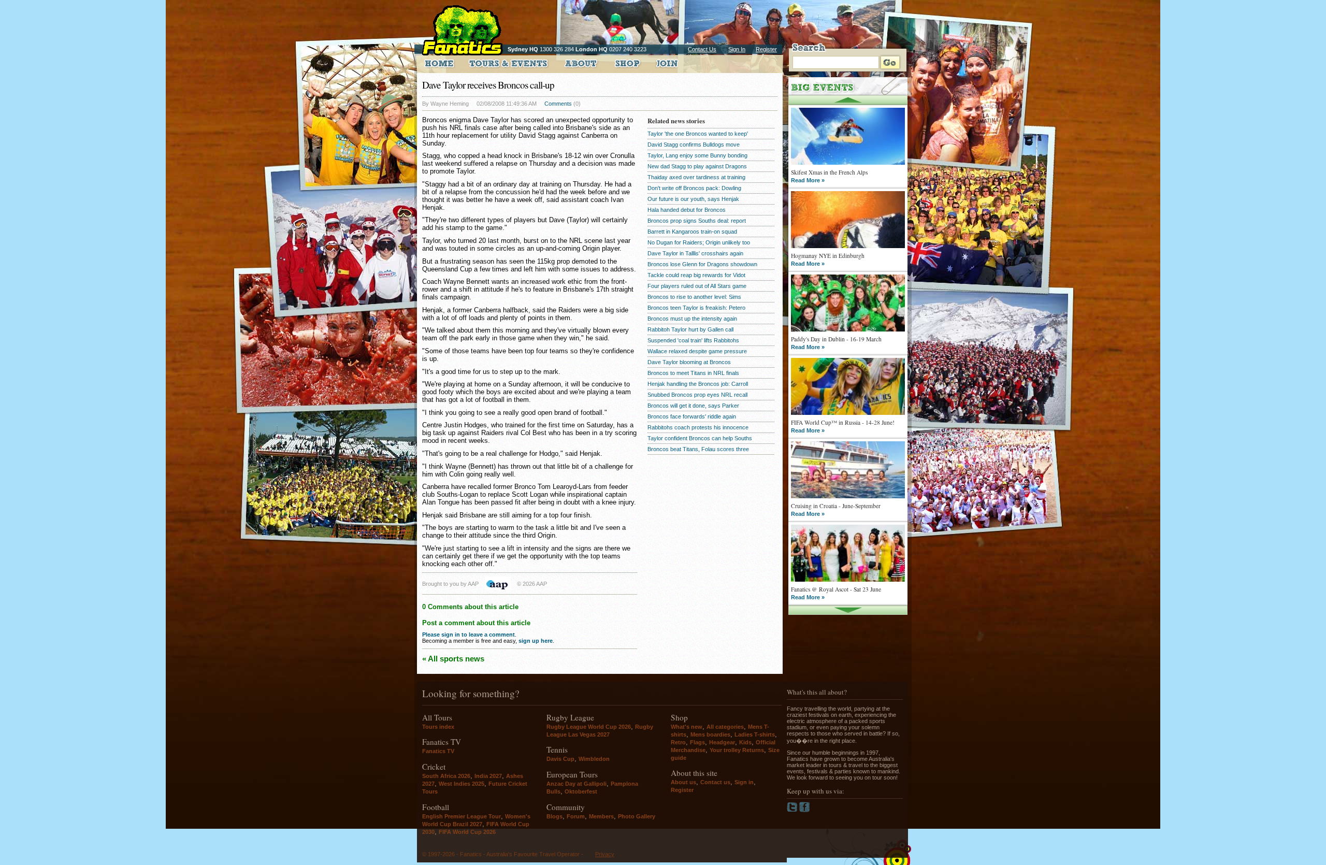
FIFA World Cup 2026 (467, 832)
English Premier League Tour (461, 816)
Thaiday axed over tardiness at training (696, 177)
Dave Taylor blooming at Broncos (689, 362)
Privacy (604, 854)
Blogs (554, 816)
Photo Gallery (636, 816)
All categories (725, 727)
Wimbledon (594, 759)
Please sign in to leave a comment (468, 634)
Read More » (808, 180)
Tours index (438, 727)
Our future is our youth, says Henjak (693, 199)
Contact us (715, 782)
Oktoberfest (581, 791)
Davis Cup (560, 759)
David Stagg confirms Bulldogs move (693, 144)
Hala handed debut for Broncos (686, 210)
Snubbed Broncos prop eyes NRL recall (697, 395)
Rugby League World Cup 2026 (588, 727)
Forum (576, 816)
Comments (558, 103)
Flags (697, 742)
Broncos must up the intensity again (692, 318)
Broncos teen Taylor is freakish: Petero (696, 308)
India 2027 (488, 776)
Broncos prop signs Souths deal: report (696, 221)
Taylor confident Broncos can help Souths (699, 438)
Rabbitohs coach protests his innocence (697, 427)
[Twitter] (793, 810)
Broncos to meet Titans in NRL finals (693, 373)
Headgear (722, 742)
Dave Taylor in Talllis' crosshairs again (695, 253)
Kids (745, 742)
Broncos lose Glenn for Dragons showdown (702, 264)
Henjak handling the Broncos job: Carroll (697, 384)
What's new (686, 727)
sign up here (535, 641)
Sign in (744, 782)
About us (683, 782)
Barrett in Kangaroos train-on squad (692, 231)
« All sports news (453, 658)
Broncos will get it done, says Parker (693, 405)
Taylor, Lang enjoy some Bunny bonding (697, 155)
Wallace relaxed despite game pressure (697, 351)
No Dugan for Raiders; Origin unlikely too (698, 242)
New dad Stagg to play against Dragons (697, 166)
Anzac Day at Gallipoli (576, 784)
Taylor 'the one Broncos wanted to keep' (697, 134)
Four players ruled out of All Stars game (696, 286)
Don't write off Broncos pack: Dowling (694, 188)
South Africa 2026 (446, 776)
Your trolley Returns (737, 750)
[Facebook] (804, 810)
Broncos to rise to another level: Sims (694, 297)
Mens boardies (710, 734)
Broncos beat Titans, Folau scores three (698, 449)
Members (601, 816)
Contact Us (702, 49)
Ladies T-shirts (754, 734)
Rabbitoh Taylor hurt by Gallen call (690, 329)
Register (766, 49)
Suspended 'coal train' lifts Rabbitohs (693, 340)
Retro (678, 742)
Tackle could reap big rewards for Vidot (696, 275)
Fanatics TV (438, 751)
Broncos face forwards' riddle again (691, 416)
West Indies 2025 (461, 784)
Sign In (736, 49)
